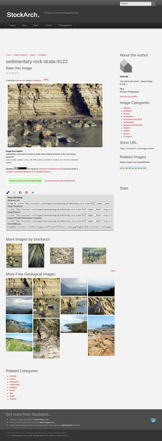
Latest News (39, 419)
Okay (10, 73)
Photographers (65, 25)
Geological (42, 55)
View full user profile (128, 96)
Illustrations (128, 116)
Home (9, 55)
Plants (12, 390)
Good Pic (12, 73)
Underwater (15, 385)
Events (126, 114)
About (35, 25)
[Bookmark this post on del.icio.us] (8, 193)
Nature (32, 55)
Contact (48, 25)
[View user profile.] (126, 72)
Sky (11, 393)
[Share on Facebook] (20, 193)
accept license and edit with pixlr (61, 181)
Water (12, 396)
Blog (24, 25)
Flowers (13, 399)
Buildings (128, 111)
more (113, 271)
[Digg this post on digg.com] (14, 193)
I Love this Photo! (18, 73)
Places (126, 134)
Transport (128, 136)
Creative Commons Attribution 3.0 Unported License (28, 172)
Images (12, 25)
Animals (13, 376)
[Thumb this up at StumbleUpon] (26, 193)
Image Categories (21, 55)
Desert (12, 379)
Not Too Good (7, 73)
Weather (13, 387)
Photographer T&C (40, 435)
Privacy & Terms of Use (58, 435)
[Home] (24, 17)
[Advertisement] (81, 39)
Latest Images (44, 422)
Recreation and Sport (133, 119)
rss (47, 419)
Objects (127, 128)
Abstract (127, 108)
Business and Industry (133, 125)
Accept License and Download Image (25, 181)
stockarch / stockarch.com (50, 169)
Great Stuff (15, 73)
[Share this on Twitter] (33, 193)
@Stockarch (67, 425)
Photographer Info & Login (22, 435)
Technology (129, 122)
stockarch (19, 80)
